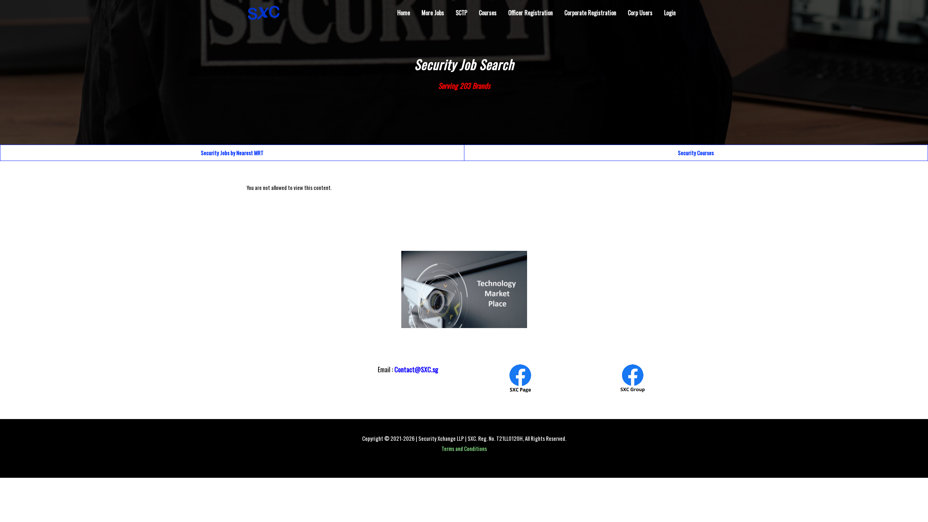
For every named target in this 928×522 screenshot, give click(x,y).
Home (403, 12)
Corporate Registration (590, 12)
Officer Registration (530, 12)
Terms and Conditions (464, 448)
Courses (488, 12)
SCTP (461, 12)
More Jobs (433, 12)
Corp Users (640, 12)
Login (670, 12)
